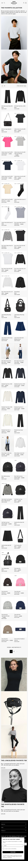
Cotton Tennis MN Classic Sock (20, 199)
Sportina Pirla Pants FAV (19, 522)
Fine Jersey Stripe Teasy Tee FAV (20, 222)
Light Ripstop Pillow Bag (19, 314)
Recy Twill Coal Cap (6, 476)
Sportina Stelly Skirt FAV (6, 545)
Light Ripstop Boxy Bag (6, 314)
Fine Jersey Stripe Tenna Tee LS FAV (8, 245)
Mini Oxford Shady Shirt (6, 360)
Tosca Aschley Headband (19, 638)
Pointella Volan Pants (18, 430)
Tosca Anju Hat (17, 568)
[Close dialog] (23, 838)
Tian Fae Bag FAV (17, 545)
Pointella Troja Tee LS (18, 407)
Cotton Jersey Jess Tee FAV (19, 129)
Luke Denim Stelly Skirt (19, 337)
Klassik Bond (17, 291)
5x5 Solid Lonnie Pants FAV (7, 106)
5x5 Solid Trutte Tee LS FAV (19, 106)
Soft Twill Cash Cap (18, 499)
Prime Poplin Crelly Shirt (6, 453)
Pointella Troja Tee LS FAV (7, 407)
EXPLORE (3, 767)
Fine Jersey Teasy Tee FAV (19, 245)
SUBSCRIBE (13, 852)
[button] (26, 3)
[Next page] (16, 651)
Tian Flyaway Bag (5, 568)
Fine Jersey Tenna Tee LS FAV (20, 268)
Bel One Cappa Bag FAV (6, 129)
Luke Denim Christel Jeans (7, 337)
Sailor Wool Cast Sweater (7, 499)
